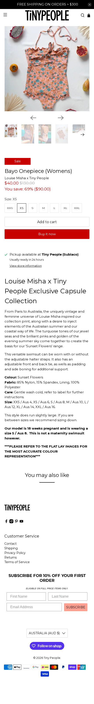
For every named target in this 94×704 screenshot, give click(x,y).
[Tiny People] (47, 15)
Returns (10, 557)
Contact (10, 544)
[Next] (60, 118)
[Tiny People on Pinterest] (16, 522)
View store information (26, 265)
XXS (10, 208)
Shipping (11, 548)
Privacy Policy (15, 553)
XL (65, 208)
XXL (77, 208)
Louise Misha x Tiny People (27, 178)
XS (22, 208)
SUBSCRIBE (75, 607)
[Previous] (33, 118)
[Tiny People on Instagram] (11, 522)
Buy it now (47, 234)
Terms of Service (17, 562)
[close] (89, 4)
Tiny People (52, 657)
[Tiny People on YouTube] (21, 522)
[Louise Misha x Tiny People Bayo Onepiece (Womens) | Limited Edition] (47, 68)
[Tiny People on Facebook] (6, 522)
